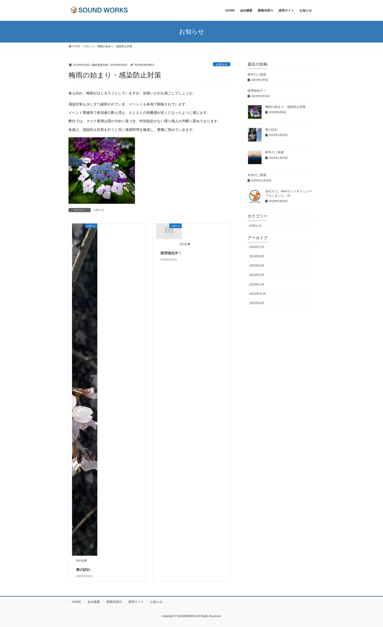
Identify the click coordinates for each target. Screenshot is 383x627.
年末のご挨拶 (257, 175)
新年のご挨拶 (257, 74)
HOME (76, 602)
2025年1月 (256, 247)
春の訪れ (83, 569)
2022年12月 (257, 293)
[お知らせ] (84, 389)
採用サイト (136, 602)
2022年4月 (256, 303)
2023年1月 (256, 284)
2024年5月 (256, 256)
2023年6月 (256, 265)
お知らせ (221, 64)
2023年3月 (256, 275)
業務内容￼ (114, 602)
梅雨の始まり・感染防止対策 (285, 107)
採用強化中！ (171, 253)
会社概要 (94, 602)
